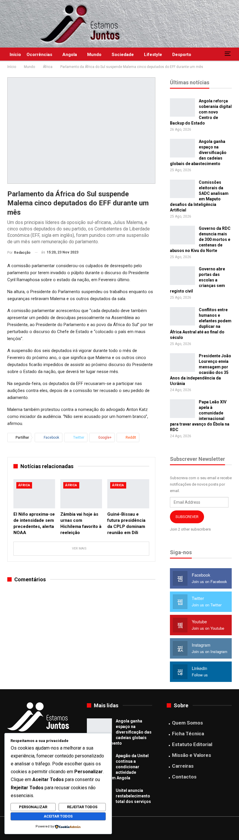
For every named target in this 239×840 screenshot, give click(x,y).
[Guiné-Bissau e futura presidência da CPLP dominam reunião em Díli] (128, 493)
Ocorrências (39, 54)
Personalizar (33, 807)
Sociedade (123, 54)
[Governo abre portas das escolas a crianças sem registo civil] (182, 275)
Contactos (184, 777)
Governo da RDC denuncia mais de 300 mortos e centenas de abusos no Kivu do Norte (200, 239)
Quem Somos (187, 723)
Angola (69, 54)
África (24, 485)
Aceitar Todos (58, 816)
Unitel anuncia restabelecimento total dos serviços (133, 796)
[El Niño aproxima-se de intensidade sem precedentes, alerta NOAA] (34, 493)
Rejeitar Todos (82, 807)
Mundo (94, 54)
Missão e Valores (191, 755)
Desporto (181, 54)
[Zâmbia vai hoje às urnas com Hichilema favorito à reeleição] (81, 493)
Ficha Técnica (188, 733)
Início (15, 54)
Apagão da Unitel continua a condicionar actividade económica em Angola (118, 766)
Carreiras (183, 766)
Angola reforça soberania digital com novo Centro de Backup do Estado (201, 112)
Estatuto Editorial (192, 744)
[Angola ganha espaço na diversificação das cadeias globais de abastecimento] (182, 148)
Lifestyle (153, 54)
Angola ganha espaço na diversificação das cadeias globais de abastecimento (119, 732)
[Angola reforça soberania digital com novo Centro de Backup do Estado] (182, 107)
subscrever (186, 516)
